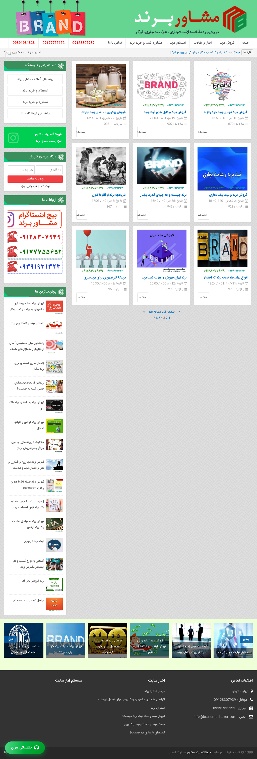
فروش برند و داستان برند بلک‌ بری (144, 724)
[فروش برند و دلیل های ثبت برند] (162, 85)
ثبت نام (45, 186)
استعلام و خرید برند (35, 90)
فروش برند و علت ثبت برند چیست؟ (143, 716)
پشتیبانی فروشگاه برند (35, 113)
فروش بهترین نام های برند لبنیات (104, 112)
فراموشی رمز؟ (29, 186)
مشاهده (202, 132)
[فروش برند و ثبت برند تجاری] (222, 168)
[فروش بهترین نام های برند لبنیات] (101, 85)
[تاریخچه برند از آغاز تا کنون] (101, 168)
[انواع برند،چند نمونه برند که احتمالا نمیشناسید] (222, 251)
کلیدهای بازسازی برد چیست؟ (147, 732)
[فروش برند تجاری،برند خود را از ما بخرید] (222, 85)
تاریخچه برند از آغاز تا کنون (109, 195)
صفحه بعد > (152, 311)
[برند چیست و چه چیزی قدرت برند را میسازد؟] (162, 168)
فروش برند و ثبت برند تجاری (228, 195)
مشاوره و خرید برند (35, 102)
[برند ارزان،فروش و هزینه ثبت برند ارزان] (162, 251)
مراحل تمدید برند (154, 691)
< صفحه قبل (171, 311)
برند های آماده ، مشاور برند (35, 79)
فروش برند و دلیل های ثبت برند (165, 112)
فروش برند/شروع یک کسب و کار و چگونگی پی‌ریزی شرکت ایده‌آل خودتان (195, 52)
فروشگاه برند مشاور (198, 752)
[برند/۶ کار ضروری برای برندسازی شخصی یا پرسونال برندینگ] (101, 251)
